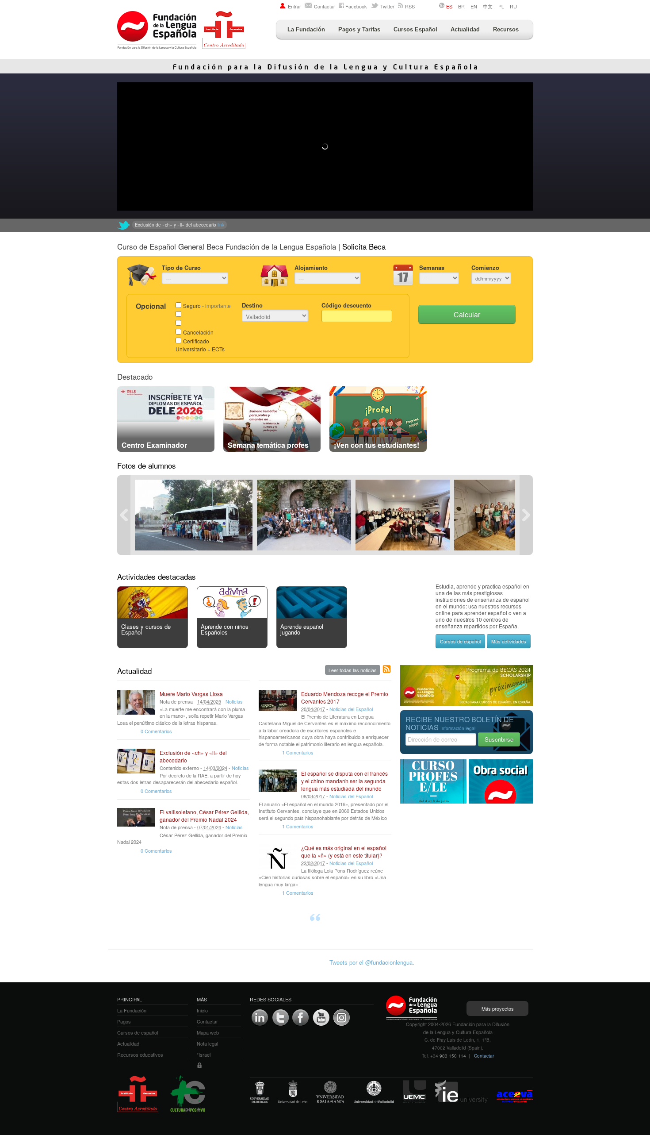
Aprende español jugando (301, 629)
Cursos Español (415, 29)
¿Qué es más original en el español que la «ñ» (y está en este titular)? (343, 851)
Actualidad (465, 29)
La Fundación (306, 29)
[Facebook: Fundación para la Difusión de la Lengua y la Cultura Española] (300, 1017)
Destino (252, 305)
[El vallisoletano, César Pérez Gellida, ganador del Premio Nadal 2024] (136, 820)
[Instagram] (341, 1017)
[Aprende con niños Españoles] (232, 616)
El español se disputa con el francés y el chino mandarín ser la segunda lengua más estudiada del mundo (344, 780)
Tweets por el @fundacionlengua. (371, 962)
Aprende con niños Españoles (225, 629)
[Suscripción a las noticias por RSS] (386, 669)
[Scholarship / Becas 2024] (466, 704)
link (281, 225)
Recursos (506, 29)
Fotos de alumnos (146, 465)
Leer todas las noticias (353, 669)
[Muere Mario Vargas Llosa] (136, 702)
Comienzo (485, 267)
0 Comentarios (156, 731)
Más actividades (508, 641)
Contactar (324, 6)
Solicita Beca (364, 246)
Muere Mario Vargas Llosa (191, 693)
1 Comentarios (298, 752)
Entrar (294, 6)
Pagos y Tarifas (359, 29)
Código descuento (346, 305)
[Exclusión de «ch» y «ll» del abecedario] (136, 761)
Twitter (387, 6)
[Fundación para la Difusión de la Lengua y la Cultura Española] (181, 31)
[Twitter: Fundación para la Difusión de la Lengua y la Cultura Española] (123, 225)
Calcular (467, 314)
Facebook (356, 6)
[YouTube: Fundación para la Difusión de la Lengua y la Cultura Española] (321, 1017)
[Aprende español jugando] (312, 616)
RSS (410, 6)
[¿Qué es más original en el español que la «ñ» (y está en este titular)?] (278, 856)
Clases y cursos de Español (146, 629)
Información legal (457, 728)
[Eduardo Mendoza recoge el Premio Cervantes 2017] (278, 702)
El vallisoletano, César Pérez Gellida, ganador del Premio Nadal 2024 (204, 815)
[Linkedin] (260, 1017)
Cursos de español (460, 641)
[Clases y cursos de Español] (152, 616)
